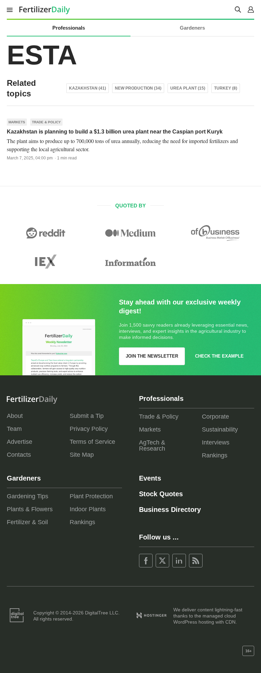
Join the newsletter (152, 356)
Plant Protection (91, 496)
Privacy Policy (89, 429)
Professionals (68, 28)
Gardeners (192, 28)
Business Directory (170, 509)
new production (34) (138, 88)
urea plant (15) (187, 88)
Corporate (215, 416)
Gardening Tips (27, 496)
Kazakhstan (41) (87, 88)
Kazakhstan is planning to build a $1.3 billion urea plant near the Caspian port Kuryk (115, 132)
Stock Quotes (161, 494)
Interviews (215, 442)
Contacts (19, 455)
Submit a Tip (87, 416)
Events (150, 478)
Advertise (19, 442)
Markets (16, 122)
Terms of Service (92, 442)
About (15, 416)
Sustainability (220, 429)
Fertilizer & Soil (27, 522)
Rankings (214, 455)
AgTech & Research (152, 445)
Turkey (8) (225, 88)
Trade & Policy (46, 122)
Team (14, 429)
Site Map (82, 455)
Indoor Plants (88, 509)
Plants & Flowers (30, 509)
